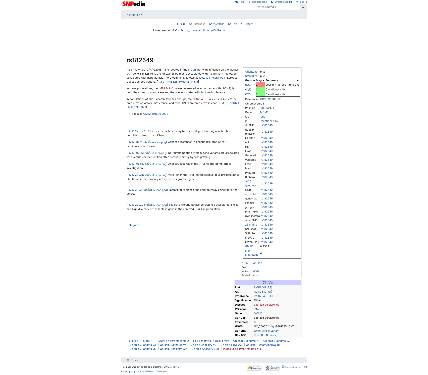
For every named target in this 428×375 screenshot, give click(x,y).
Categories (133, 225)
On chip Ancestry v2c (173, 348)
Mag (259, 80)
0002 (256, 271)
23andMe (251, 224)
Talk (241, 1)
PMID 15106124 (229, 103)
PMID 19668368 (138, 163)
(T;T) (248, 94)
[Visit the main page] (134, 3)
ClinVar (268, 282)
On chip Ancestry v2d (205, 348)
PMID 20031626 (138, 174)
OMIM (245, 263)
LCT (129, 73)
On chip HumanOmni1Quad (263, 344)
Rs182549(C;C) (263, 296)
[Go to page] (303, 7)
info (256, 309)
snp (263, 116)
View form (218, 23)
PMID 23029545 (138, 204)
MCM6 (264, 112)
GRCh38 (265, 99)
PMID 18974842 (138, 141)
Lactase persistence (266, 304)
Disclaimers (162, 371)
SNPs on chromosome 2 (173, 340)
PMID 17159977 (136, 107)
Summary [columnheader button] (271, 80)
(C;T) (248, 89)
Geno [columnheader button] (248, 80)
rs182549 (267, 125)
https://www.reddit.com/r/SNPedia (203, 30)
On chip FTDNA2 (231, 344)
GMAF (249, 246)
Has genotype (202, 340)
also (255, 275)
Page (182, 23)
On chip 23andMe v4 (173, 344)
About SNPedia (145, 371)
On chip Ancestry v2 (203, 344)
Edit (235, 23)
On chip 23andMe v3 (142, 344)
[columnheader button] (260, 80)
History (249, 23)
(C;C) (248, 84)
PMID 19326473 (138, 152)
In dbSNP (148, 340)
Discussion (199, 23)
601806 (257, 263)
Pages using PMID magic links (242, 348)
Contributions (259, 1)
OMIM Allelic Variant (266, 330)
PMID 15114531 (188, 81)
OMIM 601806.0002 (155, 113)
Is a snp (133, 340)
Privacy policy (128, 371)
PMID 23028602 (138, 189)
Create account (283, 1)
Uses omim (222, 340)
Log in (303, 1)
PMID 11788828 (168, 81)
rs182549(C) (166, 88)
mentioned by (269, 121)
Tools (133, 360)
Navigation (133, 14)
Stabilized (251, 76)
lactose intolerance (211, 77)
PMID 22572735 (138, 131)
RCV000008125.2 (265, 335)
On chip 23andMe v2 (276, 340)
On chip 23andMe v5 (142, 348)
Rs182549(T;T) (263, 287)
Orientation (252, 71)
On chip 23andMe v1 (246, 340)
